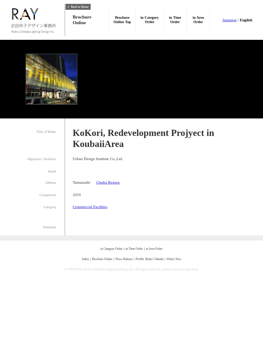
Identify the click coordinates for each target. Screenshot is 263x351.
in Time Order (134, 249)
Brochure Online (102, 259)
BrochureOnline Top (122, 20)
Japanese (229, 20)
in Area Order (154, 249)
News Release (124, 259)
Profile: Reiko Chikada (149, 259)
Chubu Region (108, 182)
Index (85, 259)
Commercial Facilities (90, 207)
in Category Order (111, 249)
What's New (173, 259)
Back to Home (78, 6)
